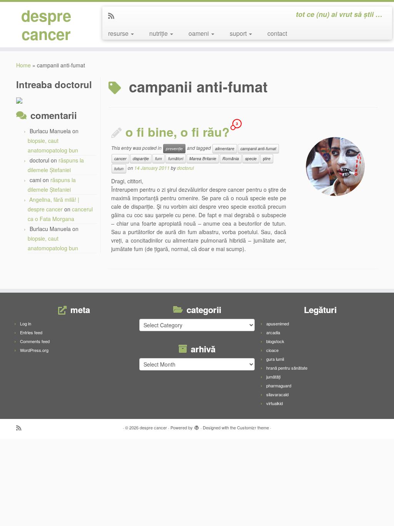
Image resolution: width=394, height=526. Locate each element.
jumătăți (273, 377)
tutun (119, 168)
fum (158, 158)
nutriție (159, 33)
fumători (175, 158)
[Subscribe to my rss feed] (113, 15)
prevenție (174, 148)
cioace (272, 350)
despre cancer (46, 24)
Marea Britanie (202, 158)
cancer (120, 158)
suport (239, 33)
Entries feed (31, 332)
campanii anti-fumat (258, 148)
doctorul (185, 167)
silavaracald (277, 394)
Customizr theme (253, 427)
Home (23, 65)
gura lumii (275, 359)
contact (277, 33)
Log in (25, 323)
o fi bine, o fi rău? (177, 132)
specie (251, 158)
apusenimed (277, 323)
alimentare (224, 148)
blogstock (275, 341)
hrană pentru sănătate (286, 368)
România (230, 158)
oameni (199, 33)
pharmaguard (278, 385)
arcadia (273, 332)
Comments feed (35, 341)
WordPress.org (34, 350)
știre (266, 158)
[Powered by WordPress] (196, 426)
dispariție (141, 158)
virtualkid (274, 403)
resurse (119, 33)
